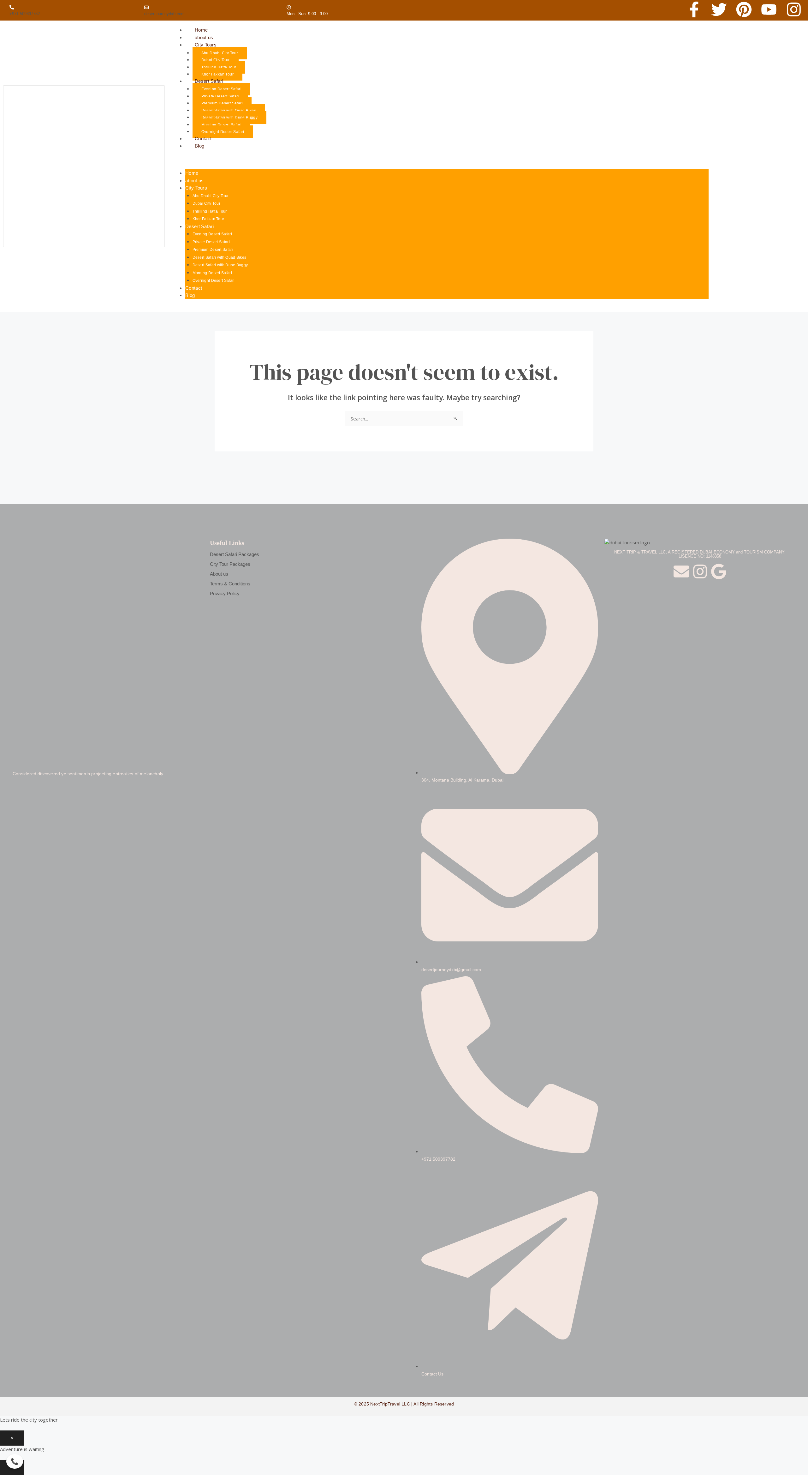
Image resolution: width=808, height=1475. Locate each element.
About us (219, 574)
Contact (193, 288)
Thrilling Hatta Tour (218, 67)
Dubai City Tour (215, 60)
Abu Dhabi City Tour (219, 53)
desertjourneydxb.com (164, 13)
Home (191, 173)
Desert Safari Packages (234, 554)
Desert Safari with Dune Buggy (229, 117)
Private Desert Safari (220, 96)
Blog (199, 145)
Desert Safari (209, 81)
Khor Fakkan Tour (208, 219)
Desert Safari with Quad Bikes (228, 110)
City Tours (206, 44)
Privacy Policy (225, 593)
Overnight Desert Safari (222, 132)
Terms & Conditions (230, 583)
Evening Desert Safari (221, 89)
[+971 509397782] (11, 7)
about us (194, 180)
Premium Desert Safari (222, 103)
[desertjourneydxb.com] (146, 7)
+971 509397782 (24, 13)
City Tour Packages (230, 564)
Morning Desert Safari (221, 125)
